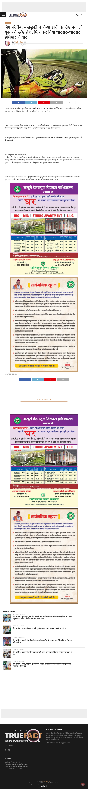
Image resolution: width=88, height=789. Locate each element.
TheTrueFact (18, 42)
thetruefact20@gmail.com (18, 766)
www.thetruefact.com (19, 764)
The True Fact (46, 781)
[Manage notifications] (83, 784)
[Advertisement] (44, 7)
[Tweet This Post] (31, 102)
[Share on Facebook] (18, 102)
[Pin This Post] (44, 102)
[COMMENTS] (69, 102)
